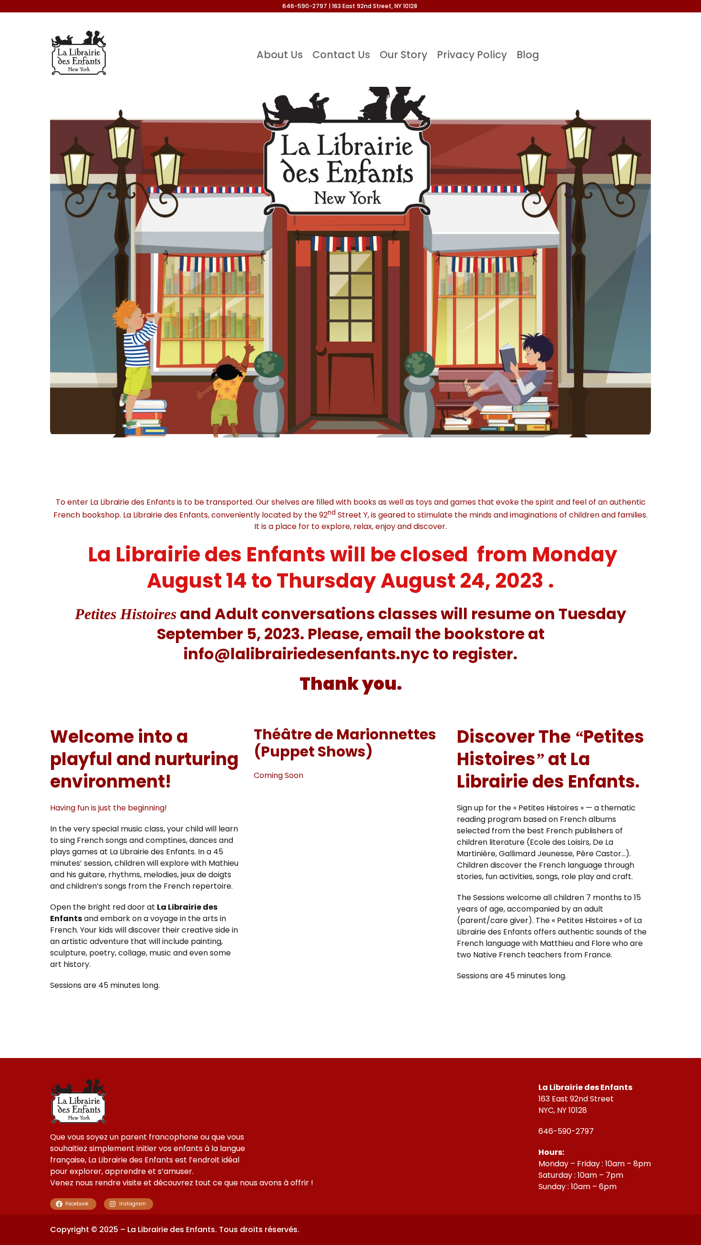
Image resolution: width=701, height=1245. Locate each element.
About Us (280, 55)
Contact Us (341, 55)
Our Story (403, 55)
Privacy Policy (472, 55)
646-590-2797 (566, 1131)
